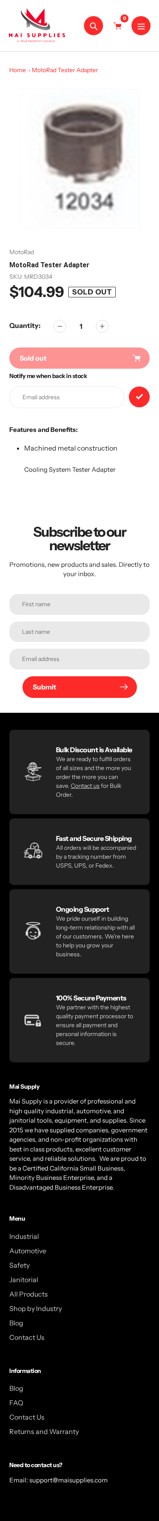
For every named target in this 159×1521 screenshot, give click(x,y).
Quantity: (25, 325)
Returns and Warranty (44, 1431)
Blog (16, 1323)
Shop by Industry (35, 1308)
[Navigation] (141, 25)
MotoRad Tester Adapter (65, 70)
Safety (19, 1265)
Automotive (27, 1250)
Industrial (24, 1236)
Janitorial (23, 1279)
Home (17, 70)
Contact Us (27, 1337)
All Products (28, 1294)
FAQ (16, 1402)
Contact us (85, 786)
